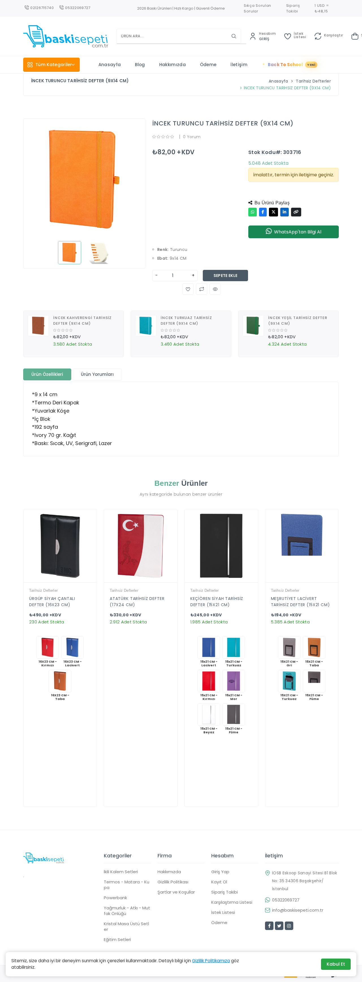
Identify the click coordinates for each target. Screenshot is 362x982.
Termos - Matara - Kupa (126, 884)
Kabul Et (336, 964)
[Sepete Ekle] (74, 581)
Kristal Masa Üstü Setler (126, 926)
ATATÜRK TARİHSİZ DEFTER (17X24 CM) (137, 602)
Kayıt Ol (219, 882)
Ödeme (208, 65)
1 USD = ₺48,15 (321, 8)
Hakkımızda (172, 65)
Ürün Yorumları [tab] (97, 374)
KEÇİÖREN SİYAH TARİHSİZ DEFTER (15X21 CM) (217, 602)
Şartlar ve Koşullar (176, 892)
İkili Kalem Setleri (121, 872)
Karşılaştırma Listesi (231, 902)
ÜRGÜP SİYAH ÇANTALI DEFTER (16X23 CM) (52, 602)
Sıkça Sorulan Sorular (257, 8)
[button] (188, 289)
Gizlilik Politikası (173, 882)
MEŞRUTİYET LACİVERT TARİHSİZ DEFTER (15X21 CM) (300, 602)
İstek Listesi (223, 912)
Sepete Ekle (226, 275)
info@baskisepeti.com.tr (297, 910)
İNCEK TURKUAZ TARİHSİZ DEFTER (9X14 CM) (186, 320)
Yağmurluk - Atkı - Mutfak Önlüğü (127, 910)
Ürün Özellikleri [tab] (47, 374)
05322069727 (285, 900)
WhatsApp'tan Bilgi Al (297, 232)
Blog (140, 65)
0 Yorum (192, 137)
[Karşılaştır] (65, 581)
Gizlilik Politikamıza (211, 961)
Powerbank (115, 898)
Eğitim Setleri (117, 939)
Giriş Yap (220, 872)
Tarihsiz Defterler (313, 81)
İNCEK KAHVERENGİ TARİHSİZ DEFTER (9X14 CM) (82, 320)
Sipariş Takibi (293, 8)
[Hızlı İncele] (55, 581)
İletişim (238, 65)
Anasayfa (109, 65)
